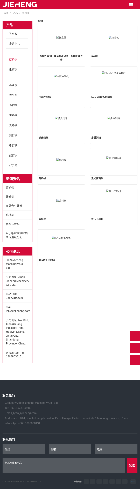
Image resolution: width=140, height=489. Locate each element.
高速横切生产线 (18, 85)
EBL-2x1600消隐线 (101, 96)
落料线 (13, 59)
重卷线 (13, 115)
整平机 (13, 95)
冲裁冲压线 (45, 96)
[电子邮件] (135, 348)
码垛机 (10, 214)
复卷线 (13, 125)
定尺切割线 (16, 43)
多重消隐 (96, 137)
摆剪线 (13, 155)
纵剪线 (13, 69)
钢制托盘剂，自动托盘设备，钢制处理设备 (61, 58)
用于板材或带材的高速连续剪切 (17, 235)
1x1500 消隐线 (47, 259)
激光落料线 (97, 178)
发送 (132, 465)
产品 (15, 13)
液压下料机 (97, 219)
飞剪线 (13, 33)
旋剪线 (13, 135)
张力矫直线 (16, 165)
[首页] (20, 4)
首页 (6, 13)
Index (133, 482)
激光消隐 (43, 137)
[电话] (135, 336)
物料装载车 (12, 224)
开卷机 (10, 196)
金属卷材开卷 (14, 205)
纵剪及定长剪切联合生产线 (18, 145)
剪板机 (10, 187)
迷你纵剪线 (16, 105)
